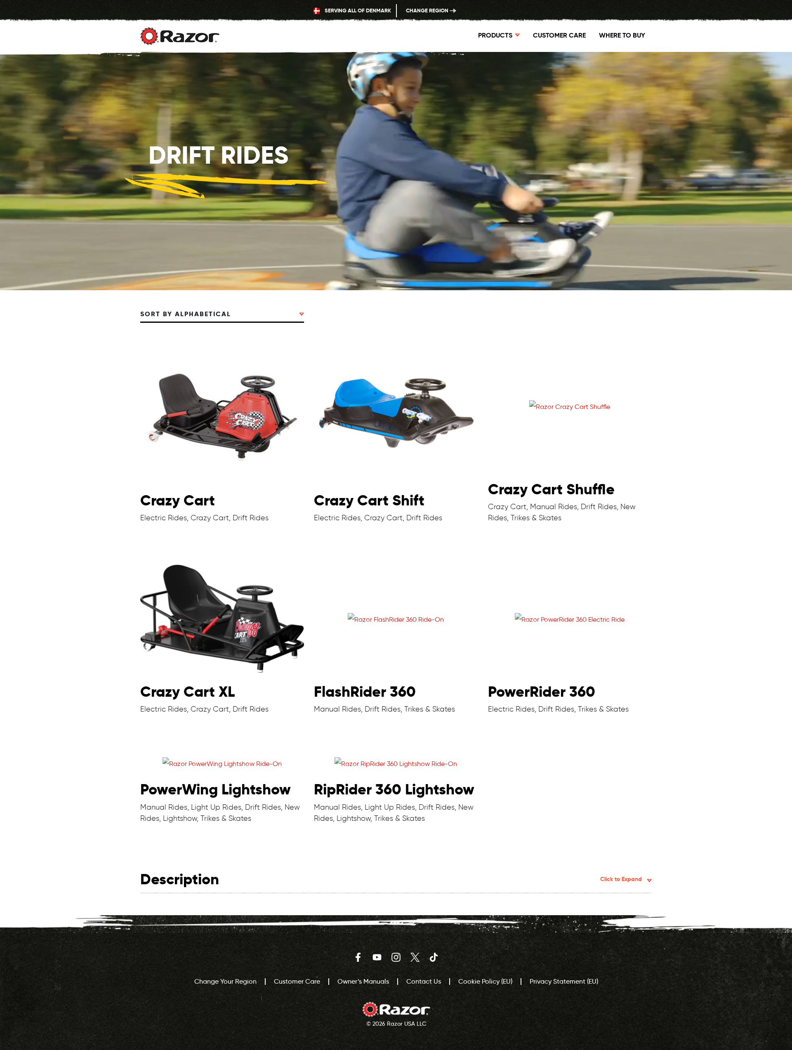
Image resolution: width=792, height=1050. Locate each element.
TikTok (433, 957)
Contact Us (423, 981)
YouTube (377, 957)
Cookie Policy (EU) (485, 981)
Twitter (415, 957)
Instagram (396, 957)
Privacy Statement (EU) (564, 981)
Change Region (428, 10)
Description (391, 879)
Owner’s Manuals (363, 981)
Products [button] (495, 35)
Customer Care (559, 35)
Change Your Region (225, 981)
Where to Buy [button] (622, 35)
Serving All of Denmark (357, 10)
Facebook (358, 957)
